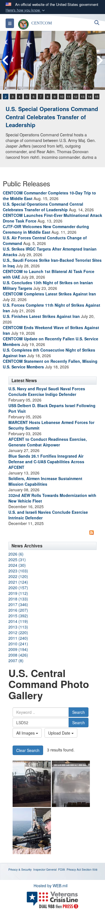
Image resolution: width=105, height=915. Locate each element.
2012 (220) (18, 632)
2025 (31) (17, 559)
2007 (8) (16, 660)
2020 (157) (18, 587)
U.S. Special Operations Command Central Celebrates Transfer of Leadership (52, 117)
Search (78, 712)
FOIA (61, 870)
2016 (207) (18, 610)
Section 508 (89, 870)
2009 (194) (18, 649)
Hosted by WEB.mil (50, 885)
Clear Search (27, 750)
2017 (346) (18, 604)
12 (75, 96)
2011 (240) (18, 638)
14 (89, 96)
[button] (26, 10)
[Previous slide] (5, 60)
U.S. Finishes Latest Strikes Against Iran (41, 316)
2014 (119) (18, 621)
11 (68, 96)
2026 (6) (16, 554)
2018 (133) (18, 599)
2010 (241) (18, 643)
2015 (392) (18, 615)
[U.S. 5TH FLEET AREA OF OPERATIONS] (32, 831)
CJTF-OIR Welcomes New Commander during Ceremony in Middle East (46, 229)
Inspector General (45, 870)
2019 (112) (18, 593)
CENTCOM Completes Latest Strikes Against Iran (49, 294)
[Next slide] (99, 60)
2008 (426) (18, 655)
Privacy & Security (20, 870)
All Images (26, 733)
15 (96, 96)
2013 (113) (18, 627)
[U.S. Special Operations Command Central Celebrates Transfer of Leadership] (52, 60)
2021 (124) (18, 582)
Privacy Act (74, 870)
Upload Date (59, 733)
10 (61, 96)
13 (82, 96)
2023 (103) (18, 571)
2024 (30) (17, 565)
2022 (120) (18, 576)
